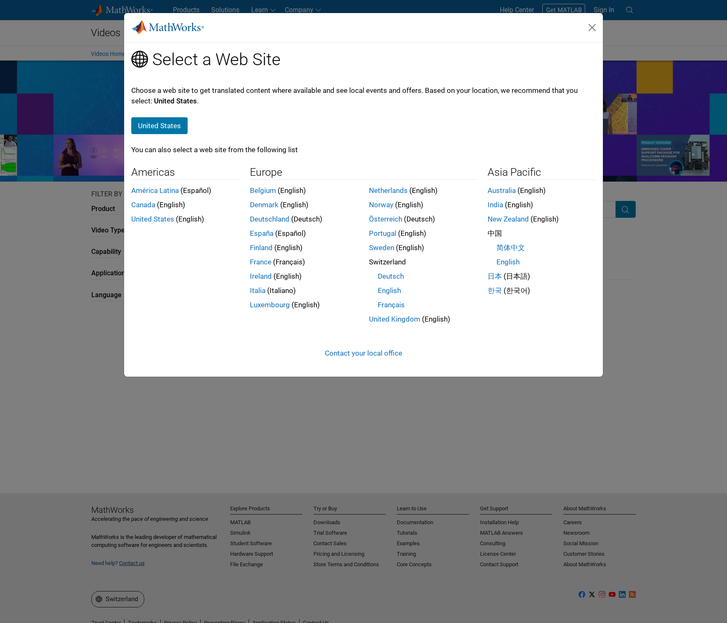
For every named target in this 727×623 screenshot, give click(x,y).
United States (152, 219)
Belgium (263, 190)
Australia (502, 190)
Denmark (264, 205)
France (260, 262)
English (389, 290)
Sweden (381, 247)
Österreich (385, 219)
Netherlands (388, 190)
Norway (381, 205)
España (261, 233)
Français (391, 305)
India (495, 205)
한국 (495, 290)
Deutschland (269, 219)
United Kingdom (394, 319)
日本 (495, 276)
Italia (257, 290)
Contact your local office (363, 353)
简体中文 (510, 247)
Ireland (261, 276)
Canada (143, 205)
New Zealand (508, 219)
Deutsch (391, 276)
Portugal (382, 233)
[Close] (592, 27)
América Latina (155, 190)
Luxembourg (270, 305)
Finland (261, 247)
